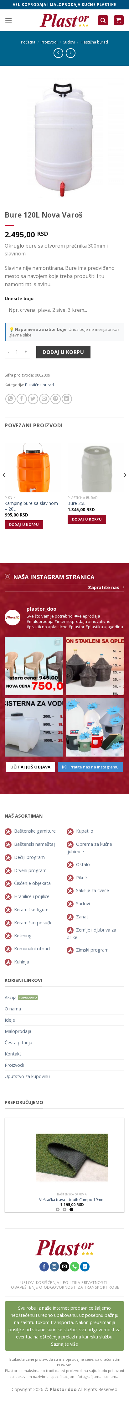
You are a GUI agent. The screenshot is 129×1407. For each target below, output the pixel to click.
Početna (28, 42)
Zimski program (92, 950)
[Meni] (8, 20)
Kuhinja (21, 962)
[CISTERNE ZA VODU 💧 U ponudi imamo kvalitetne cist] (34, 727)
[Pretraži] (103, 20)
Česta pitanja (18, 1042)
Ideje (10, 1020)
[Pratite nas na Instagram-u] (54, 1266)
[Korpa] (119, 20)
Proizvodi (49, 42)
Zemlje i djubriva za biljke (91, 933)
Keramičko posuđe (33, 923)
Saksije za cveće (92, 890)
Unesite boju (19, 298)
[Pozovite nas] (75, 1266)
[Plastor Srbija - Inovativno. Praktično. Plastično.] (64, 20)
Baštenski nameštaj (34, 844)
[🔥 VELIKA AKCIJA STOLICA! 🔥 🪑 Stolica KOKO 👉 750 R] (34, 666)
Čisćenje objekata (32, 883)
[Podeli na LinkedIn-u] (67, 399)
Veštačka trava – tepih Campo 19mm (64, 1199)
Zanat (82, 917)
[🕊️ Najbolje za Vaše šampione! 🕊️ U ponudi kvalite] (95, 727)
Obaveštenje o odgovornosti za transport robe (65, 1287)
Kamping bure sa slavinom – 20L (31, 506)
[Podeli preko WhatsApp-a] (10, 399)
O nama (13, 1009)
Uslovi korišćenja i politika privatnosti (63, 1282)
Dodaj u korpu (63, 352)
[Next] (124, 488)
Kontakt (13, 1054)
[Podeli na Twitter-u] (33, 399)
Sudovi (69, 42)
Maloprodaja (18, 1031)
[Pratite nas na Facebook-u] (44, 1266)
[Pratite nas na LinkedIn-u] (85, 1266)
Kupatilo (84, 831)
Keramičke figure (31, 909)
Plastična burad (94, 42)
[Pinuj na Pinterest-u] (55, 399)
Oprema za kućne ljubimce (89, 848)
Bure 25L (76, 503)
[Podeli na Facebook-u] (22, 399)
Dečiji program (29, 857)
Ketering (23, 935)
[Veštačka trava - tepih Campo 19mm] (64, 1154)
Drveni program (30, 870)
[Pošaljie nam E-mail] (64, 1266)
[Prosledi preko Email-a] (44, 399)
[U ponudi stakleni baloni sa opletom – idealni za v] (95, 666)
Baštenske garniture (35, 831)
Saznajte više (64, 1344)
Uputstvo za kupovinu (27, 1076)
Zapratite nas (103, 587)
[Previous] (4, 488)
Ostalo (83, 864)
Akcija (11, 997)
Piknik (82, 878)
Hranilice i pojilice (31, 896)
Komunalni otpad (32, 949)
